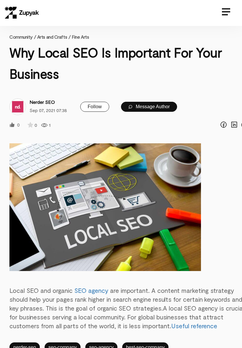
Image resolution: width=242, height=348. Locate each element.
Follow (95, 106)
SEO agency (91, 290)
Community (22, 37)
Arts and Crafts (52, 37)
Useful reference (194, 325)
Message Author (152, 106)
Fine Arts (80, 37)
